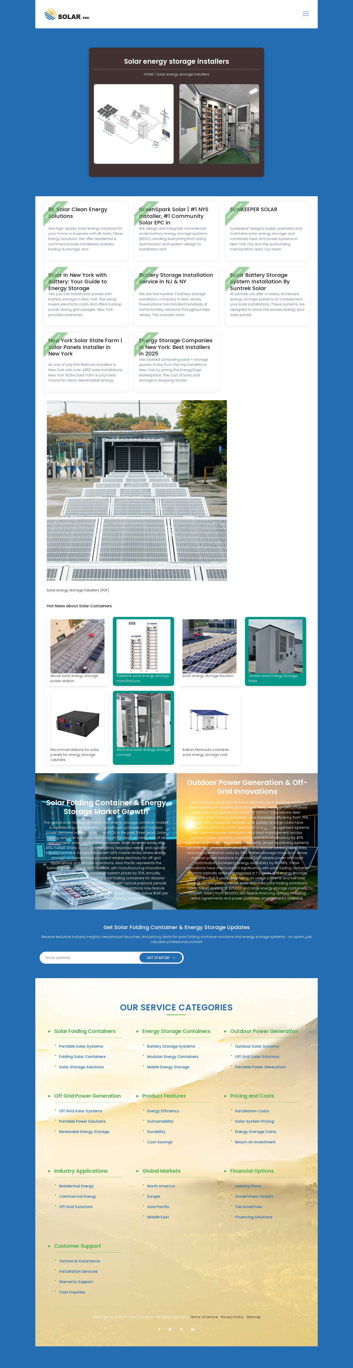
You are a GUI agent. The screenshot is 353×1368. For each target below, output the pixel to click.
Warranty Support (76, 1281)
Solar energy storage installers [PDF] (78, 590)
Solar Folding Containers (85, 1032)
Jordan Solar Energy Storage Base (273, 678)
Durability (156, 1131)
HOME (148, 74)
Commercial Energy (77, 1196)
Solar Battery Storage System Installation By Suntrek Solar (260, 281)
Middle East (158, 1217)
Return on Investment (255, 1142)
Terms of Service (204, 1317)
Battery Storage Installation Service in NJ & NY (176, 278)
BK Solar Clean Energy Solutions (77, 213)
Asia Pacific (158, 1206)
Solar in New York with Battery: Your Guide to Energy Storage (77, 281)
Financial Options (252, 1171)
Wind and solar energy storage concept (143, 752)
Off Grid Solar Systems (80, 1111)
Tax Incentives (248, 1206)
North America (161, 1186)
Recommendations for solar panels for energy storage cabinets (74, 754)
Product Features (164, 1096)
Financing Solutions (254, 1217)
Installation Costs (252, 1111)
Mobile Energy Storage (168, 1067)
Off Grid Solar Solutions (257, 1056)
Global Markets (161, 1171)
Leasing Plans (248, 1186)
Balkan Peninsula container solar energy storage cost (206, 752)
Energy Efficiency (163, 1111)
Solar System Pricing (254, 1121)
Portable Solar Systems (81, 1046)
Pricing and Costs (252, 1096)
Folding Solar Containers (82, 1056)
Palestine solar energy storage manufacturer (142, 678)
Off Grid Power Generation (87, 1096)
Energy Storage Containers (176, 1032)
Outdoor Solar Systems (257, 1046)
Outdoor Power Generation (264, 1032)
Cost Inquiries (72, 1292)
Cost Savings (160, 1142)
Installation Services (78, 1271)
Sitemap (253, 1317)
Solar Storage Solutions (81, 1067)
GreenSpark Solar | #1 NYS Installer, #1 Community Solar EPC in (173, 216)
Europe (153, 1196)
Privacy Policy (232, 1317)
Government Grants (254, 1196)
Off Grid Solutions (76, 1206)
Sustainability (160, 1121)
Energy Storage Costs (255, 1131)
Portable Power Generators (260, 1067)
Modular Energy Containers (173, 1056)
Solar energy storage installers (183, 74)
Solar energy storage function (208, 675)
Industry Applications (81, 1171)
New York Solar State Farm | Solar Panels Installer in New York (85, 347)
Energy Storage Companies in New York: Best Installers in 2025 (176, 347)
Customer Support (77, 1246)
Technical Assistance (79, 1261)
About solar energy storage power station (74, 678)
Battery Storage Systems (171, 1046)
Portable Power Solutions (82, 1121)
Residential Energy (76, 1186)
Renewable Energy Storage (84, 1131)
